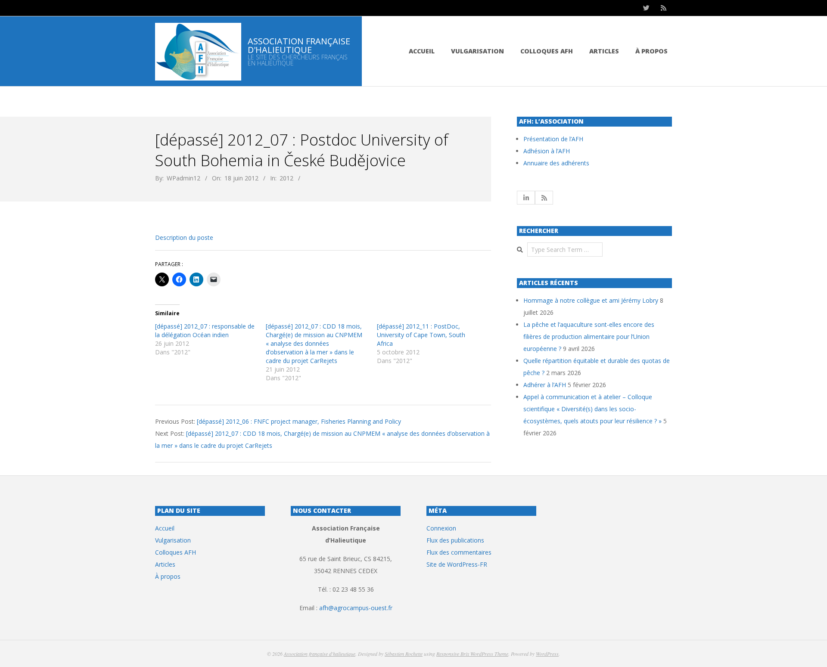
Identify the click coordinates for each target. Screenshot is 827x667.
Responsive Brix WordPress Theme (472, 653)
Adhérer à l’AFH (544, 385)
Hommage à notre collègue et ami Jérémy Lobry (590, 300)
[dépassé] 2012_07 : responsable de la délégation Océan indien (205, 330)
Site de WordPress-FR (456, 564)
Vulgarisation (477, 51)
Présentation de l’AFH (553, 139)
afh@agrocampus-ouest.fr (355, 608)
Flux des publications (455, 540)
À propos (651, 51)
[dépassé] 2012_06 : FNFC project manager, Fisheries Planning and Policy (299, 421)
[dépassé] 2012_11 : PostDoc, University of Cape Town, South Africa (421, 334)
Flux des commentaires (458, 552)
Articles (604, 51)
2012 (286, 178)
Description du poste (184, 237)
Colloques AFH (546, 51)
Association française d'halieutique (319, 653)
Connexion (441, 528)
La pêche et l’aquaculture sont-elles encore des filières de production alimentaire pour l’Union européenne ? (588, 336)
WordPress (547, 653)
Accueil (422, 51)
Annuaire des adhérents (556, 163)
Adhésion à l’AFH (546, 151)
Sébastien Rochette (404, 653)
